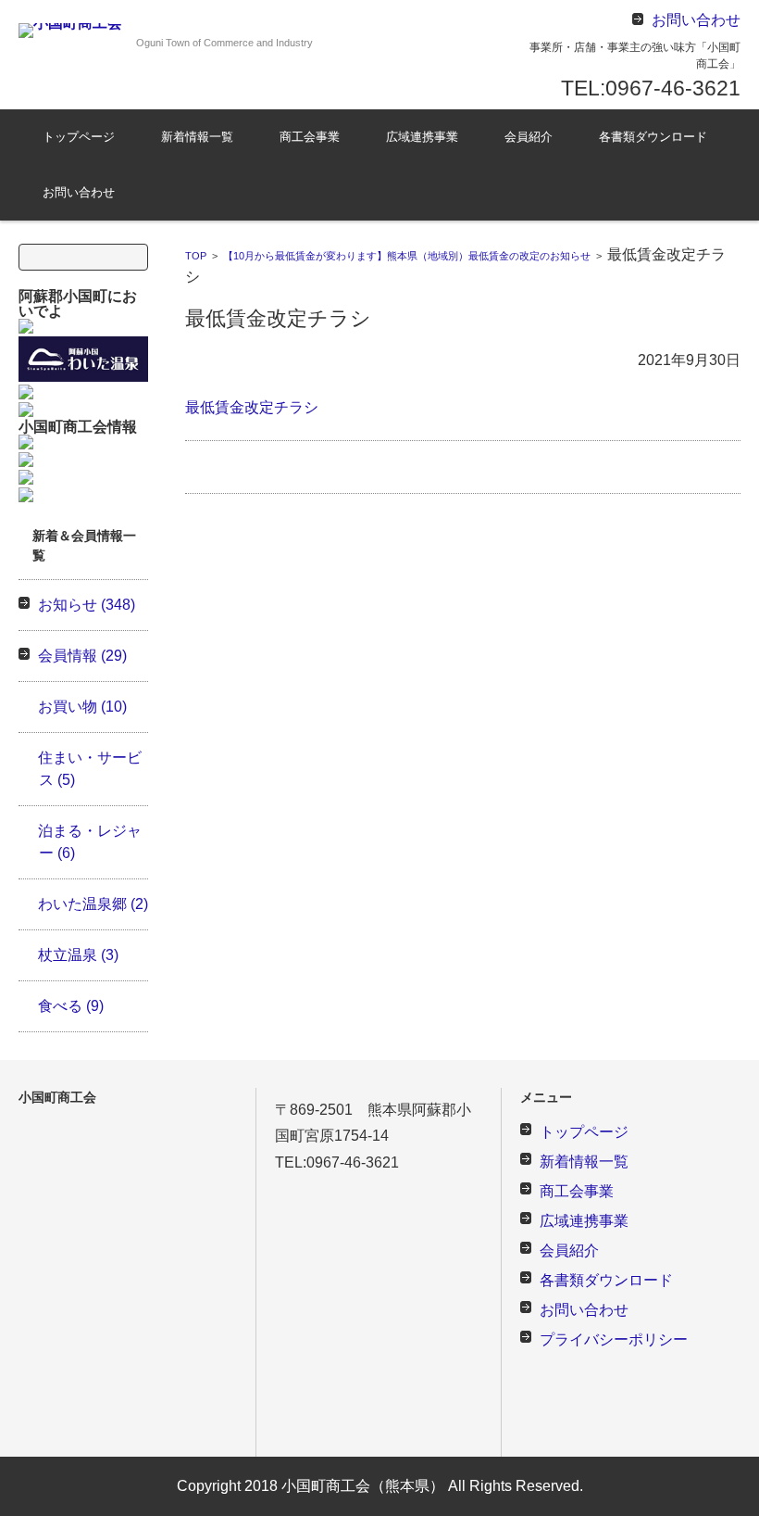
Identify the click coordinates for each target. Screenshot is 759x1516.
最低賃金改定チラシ (251, 407)
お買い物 (82, 706)
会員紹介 (528, 137)
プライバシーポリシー (614, 1339)
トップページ (79, 137)
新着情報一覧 (197, 137)
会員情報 (82, 655)
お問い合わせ (79, 192)
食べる (71, 1006)
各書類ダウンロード (653, 137)
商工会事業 (310, 137)
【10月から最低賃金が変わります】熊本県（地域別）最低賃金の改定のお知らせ (407, 255)
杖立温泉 (78, 955)
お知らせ (86, 605)
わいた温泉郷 (93, 904)
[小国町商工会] (70, 30)
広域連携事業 (422, 137)
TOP (195, 255)
